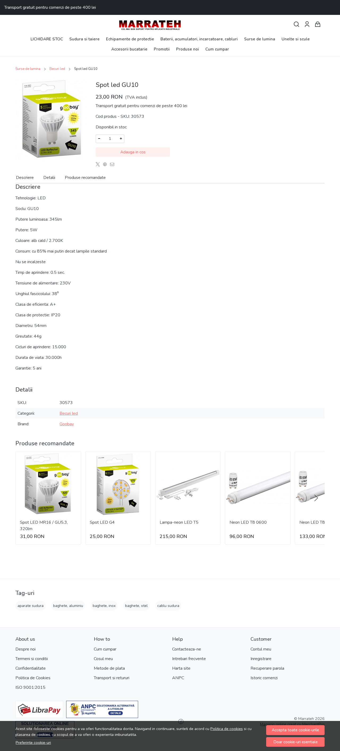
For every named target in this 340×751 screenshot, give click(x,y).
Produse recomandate (85, 178)
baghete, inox (104, 605)
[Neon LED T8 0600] (257, 484)
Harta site (181, 668)
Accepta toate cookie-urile (295, 730)
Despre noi (25, 649)
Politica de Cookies (32, 678)
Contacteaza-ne (186, 649)
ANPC (178, 678)
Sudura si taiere (84, 39)
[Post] (99, 164)
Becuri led (57, 68)
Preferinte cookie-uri (33, 742)
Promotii (162, 49)
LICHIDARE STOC (47, 39)
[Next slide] (316, 498)
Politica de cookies (226, 728)
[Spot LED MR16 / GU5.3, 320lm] (48, 484)
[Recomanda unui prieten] (113, 164)
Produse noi (187, 49)
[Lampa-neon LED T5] (187, 484)
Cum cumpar (217, 49)
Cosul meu (103, 659)
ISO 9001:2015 (30, 687)
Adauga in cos (133, 152)
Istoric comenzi (264, 678)
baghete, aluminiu (68, 605)
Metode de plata (109, 668)
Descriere (25, 178)
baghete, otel (136, 605)
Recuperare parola (267, 668)
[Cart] (317, 24)
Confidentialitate (30, 668)
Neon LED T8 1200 (318, 522)
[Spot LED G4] (118, 484)
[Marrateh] (170, 24)
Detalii (49, 178)
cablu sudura (168, 605)
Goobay (67, 424)
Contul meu (260, 649)
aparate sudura (31, 605)
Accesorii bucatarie (129, 49)
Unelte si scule (296, 39)
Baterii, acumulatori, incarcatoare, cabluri (199, 39)
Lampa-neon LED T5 (179, 522)
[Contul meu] (307, 24)
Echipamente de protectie (130, 39)
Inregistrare (260, 659)
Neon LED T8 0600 (248, 522)
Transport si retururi (111, 678)
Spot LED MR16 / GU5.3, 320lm (44, 525)
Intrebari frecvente (189, 659)
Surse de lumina (259, 39)
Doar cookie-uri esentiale (295, 742)
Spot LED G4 (102, 522)
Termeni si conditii (31, 659)
